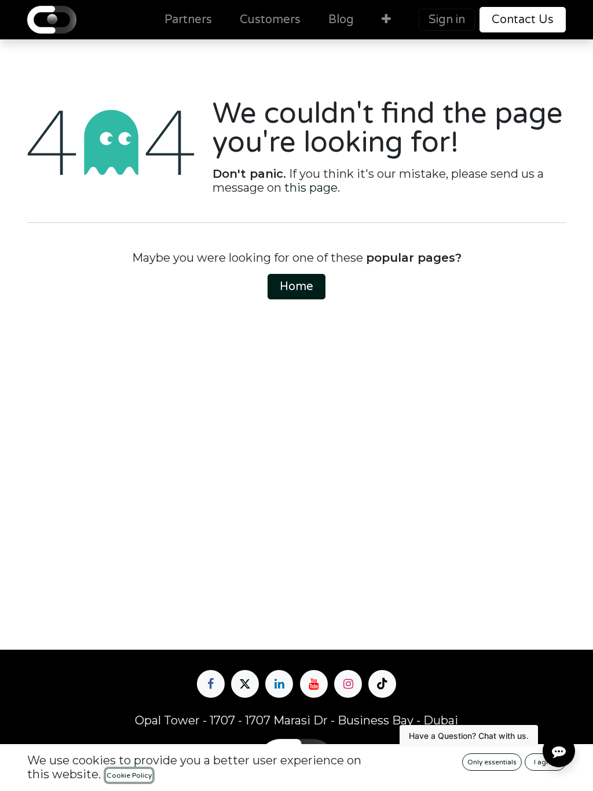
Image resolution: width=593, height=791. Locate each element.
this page (311, 188)
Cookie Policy (129, 775)
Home (296, 287)
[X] (245, 684)
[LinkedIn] (279, 684)
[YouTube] (314, 684)
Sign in (447, 20)
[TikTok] (382, 684)
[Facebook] (211, 684)
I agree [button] (545, 762)
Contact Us (523, 20)
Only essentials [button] (492, 762)
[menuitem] (188, 19)
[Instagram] (348, 684)
